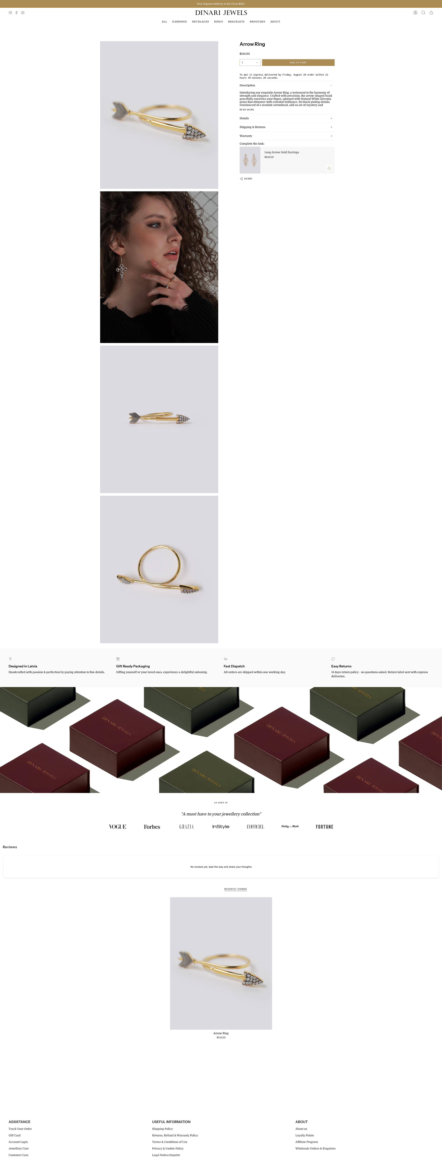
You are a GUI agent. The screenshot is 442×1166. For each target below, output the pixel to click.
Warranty (246, 136)
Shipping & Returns (252, 127)
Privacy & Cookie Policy (168, 1148)
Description (247, 85)
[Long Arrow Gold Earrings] (250, 160)
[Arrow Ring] (221, 963)
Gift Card (15, 1135)
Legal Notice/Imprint (166, 1155)
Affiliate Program (306, 1142)
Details (244, 118)
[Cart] (431, 13)
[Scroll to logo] (117, 826)
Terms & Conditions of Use (169, 1142)
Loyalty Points (304, 1135)
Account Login (18, 1142)
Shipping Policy (162, 1128)
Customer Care (18, 1155)
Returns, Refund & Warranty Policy (175, 1135)
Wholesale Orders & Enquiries (315, 1148)
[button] (423, 13)
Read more (247, 109)
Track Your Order (20, 1128)
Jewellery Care (19, 1148)
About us (301, 1128)
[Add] (329, 168)
